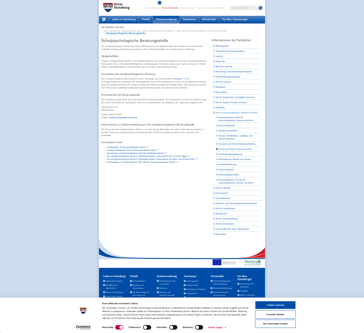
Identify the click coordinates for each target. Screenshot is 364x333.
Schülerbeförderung (227, 164)
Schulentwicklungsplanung (230, 154)
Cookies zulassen (275, 305)
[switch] (147, 327)
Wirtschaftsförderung (222, 288)
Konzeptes (177, 79)
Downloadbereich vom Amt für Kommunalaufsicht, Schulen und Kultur (236, 181)
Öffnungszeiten (222, 46)
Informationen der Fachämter (158, 31)
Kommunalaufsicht (227, 125)
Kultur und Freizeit (114, 296)
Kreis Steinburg (111, 31)
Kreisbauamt (221, 213)
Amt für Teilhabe (223, 188)
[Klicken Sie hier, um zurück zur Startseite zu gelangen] (104, 19)
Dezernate (220, 61)
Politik (146, 19)
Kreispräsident (139, 281)
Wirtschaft (209, 19)
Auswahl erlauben (275, 314)
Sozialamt (220, 107)
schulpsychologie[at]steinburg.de (122, 117)
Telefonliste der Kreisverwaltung (230, 51)
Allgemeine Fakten (114, 281)
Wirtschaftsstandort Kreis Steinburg (221, 282)
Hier (162, 129)
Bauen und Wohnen (115, 292)
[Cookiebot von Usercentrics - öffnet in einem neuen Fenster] (83, 327)
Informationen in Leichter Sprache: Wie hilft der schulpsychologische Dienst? (141, 162)
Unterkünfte (191, 293)
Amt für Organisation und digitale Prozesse (235, 97)
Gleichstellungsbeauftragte (228, 77)
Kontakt (146, 8)
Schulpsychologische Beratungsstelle (235, 149)
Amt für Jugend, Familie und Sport (231, 102)
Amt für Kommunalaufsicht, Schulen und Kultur (202, 31)
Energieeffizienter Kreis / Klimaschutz (232, 229)
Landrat (219, 56)
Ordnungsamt (222, 193)
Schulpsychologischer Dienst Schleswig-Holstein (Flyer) (132, 150)
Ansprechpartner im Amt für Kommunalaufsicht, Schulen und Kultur (236, 118)
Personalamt (221, 92)
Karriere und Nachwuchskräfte (210, 8)
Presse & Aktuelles (170, 8)
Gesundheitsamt (223, 198)
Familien (244, 291)
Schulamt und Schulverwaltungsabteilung (237, 144)
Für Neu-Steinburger (235, 19)
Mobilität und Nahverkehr (111, 286)
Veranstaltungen (187, 8)
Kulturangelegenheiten (229, 174)
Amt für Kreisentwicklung (227, 219)
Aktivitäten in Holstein (195, 289)
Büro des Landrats (224, 66)
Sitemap (156, 8)
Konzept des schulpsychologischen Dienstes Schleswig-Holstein (135, 153)
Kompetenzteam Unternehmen (220, 293)
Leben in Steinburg (124, 19)
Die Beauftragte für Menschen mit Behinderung (141, 295)
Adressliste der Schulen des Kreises (235, 159)
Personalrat (221, 234)
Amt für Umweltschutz (225, 208)
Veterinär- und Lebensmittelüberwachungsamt (236, 203)
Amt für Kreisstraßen (225, 224)
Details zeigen (215, 327)
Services (163, 288)
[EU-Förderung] (225, 262)
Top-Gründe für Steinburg (247, 285)
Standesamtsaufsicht (228, 130)
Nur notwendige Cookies (275, 323)
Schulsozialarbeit (226, 169)
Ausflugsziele (192, 281)
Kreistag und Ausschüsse (138, 286)
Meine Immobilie (247, 295)
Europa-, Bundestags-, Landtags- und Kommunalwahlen (236, 137)
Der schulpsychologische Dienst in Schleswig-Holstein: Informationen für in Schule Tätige (147, 156)
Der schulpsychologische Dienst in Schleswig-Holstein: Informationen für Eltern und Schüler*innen (151, 159)
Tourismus (189, 19)
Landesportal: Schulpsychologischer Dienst (126, 147)
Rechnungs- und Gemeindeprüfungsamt (234, 71)
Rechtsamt (220, 87)
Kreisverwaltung (166, 19)
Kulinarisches (192, 285)
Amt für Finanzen (223, 82)
